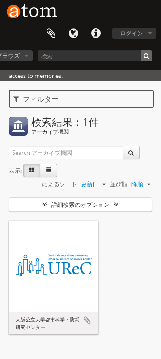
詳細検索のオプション (80, 205)
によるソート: (60, 184)
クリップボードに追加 (87, 320)
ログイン (131, 33)
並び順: (119, 184)
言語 (73, 33)
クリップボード (51, 33)
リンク (96, 33)
